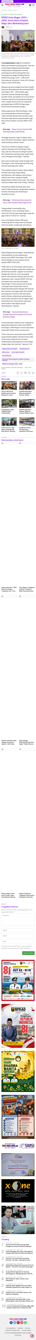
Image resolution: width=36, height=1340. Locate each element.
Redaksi (7, 26)
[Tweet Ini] (21, 372)
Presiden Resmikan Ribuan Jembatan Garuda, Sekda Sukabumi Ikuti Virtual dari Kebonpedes (26, 393)
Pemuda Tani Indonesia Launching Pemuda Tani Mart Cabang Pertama (18, 1259)
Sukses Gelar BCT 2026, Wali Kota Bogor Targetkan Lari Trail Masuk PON (9, 589)
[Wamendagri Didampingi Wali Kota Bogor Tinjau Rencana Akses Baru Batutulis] (27, 667)
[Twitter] (14, 1322)
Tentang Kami (11, 1328)
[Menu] (2, 5)
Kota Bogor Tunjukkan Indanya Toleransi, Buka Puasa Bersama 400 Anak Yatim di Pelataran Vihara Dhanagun (26, 589)
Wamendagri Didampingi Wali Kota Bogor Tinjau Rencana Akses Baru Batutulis (26, 742)
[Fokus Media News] (14, 5)
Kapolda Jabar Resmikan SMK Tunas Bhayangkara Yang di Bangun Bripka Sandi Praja (20, 1300)
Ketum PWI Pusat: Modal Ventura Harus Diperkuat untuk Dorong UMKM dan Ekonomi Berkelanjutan (8, 393)
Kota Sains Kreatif (18, 352)
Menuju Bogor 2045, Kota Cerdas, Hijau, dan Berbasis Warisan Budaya (8, 895)
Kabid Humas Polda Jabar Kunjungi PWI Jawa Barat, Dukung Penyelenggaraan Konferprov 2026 (8, 429)
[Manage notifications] (31, 1335)
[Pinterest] (18, 1322)
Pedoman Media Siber (12, 1330)
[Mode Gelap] (30, 5)
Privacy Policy (26, 1330)
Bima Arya (5, 352)
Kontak (27, 1328)
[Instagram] (21, 1322)
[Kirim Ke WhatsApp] (33, 372)
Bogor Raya (13, 14)
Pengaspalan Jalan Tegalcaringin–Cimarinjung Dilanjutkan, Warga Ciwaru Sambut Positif (9, 411)
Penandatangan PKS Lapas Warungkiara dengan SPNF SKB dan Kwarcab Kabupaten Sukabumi (20, 1252)
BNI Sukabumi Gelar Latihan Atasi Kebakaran (17, 1279)
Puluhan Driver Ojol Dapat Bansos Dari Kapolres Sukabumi (19, 1293)
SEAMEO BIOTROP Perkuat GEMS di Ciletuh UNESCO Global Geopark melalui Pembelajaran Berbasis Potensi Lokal (27, 411)
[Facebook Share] (17, 372)
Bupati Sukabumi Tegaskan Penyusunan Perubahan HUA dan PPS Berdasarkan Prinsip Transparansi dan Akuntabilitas (26, 895)
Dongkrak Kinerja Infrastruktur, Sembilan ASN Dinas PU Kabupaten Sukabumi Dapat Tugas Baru (26, 429)
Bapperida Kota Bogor (9, 349)
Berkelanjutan (24, 349)
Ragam (20, 14)
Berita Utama (5, 14)
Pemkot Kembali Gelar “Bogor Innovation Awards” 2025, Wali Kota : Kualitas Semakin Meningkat (8, 742)
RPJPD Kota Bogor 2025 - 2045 (12, 364)
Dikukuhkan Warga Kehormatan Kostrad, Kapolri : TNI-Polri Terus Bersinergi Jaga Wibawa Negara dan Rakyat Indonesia (20, 1266)
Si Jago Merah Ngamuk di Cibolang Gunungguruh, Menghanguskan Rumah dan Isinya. (19, 1272)
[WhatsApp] (25, 1322)
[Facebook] (11, 1322)
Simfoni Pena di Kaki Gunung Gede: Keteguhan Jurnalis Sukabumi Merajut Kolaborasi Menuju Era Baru (18, 1245)
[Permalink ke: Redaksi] (3, 27)
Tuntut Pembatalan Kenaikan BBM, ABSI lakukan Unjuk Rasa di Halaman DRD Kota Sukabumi (20, 1307)
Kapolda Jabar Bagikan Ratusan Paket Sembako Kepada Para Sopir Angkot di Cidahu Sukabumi (19, 1286)
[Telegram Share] (29, 372)
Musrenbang (6, 356)
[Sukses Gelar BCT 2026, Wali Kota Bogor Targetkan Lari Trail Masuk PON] (9, 514)
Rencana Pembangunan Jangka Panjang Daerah (15, 359)
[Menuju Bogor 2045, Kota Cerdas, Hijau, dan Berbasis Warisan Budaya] (9, 820)
